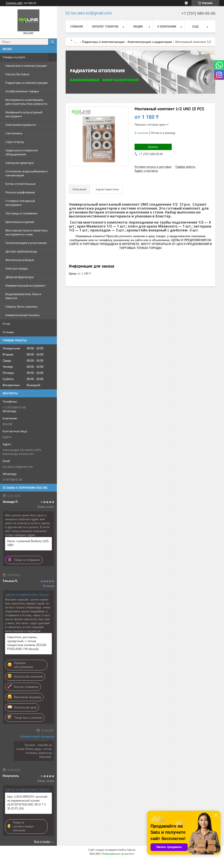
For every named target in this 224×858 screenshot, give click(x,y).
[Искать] (52, 42)
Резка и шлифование (20, 192)
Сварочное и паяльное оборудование (21, 152)
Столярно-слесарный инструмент (20, 203)
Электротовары (16, 268)
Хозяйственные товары (22, 91)
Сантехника (13, 133)
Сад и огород (14, 142)
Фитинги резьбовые (19, 260)
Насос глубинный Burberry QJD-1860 (28, 543)
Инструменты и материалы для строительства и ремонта (26, 102)
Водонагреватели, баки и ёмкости (23, 296)
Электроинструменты (20, 125)
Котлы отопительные (20, 184)
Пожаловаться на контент (118, 853)
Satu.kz (131, 849)
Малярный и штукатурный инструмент (23, 114)
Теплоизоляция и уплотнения (26, 243)
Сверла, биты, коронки (21, 306)
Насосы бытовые (17, 74)
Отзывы (8, 332)
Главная (76, 26)
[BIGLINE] (28, 20)
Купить (153, 147)
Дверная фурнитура (19, 277)
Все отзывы (42, 841)
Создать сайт (14, 3)
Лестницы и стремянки (21, 213)
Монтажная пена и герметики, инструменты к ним (26, 232)
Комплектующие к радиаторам (150, 42)
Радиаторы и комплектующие (26, 83)
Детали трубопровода (21, 251)
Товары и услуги (14, 57)
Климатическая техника (22, 315)
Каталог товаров (105, 26)
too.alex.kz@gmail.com (18, 467)
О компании (166, 26)
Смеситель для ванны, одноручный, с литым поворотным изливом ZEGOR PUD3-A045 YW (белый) (26, 643)
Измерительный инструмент (25, 285)
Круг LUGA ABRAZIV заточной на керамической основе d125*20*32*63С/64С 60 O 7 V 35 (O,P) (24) (27, 802)
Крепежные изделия (19, 222)
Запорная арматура (19, 163)
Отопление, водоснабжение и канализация (26, 173)
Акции (138, 26)
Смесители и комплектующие (26, 66)
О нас (6, 324)
